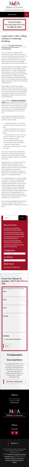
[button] (26, 14)
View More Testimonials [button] (14, 382)
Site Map (13, 458)
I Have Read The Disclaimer (13, 339)
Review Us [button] (14, 443)
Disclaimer (6, 335)
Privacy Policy (20, 458)
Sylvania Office (14, 402)
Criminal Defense (6, 48)
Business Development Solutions (13, 460)
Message (5, 316)
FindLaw (14, 462)
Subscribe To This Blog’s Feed (12, 267)
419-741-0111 (12, 15)
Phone (5, 308)
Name (4, 291)
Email (5, 299)
